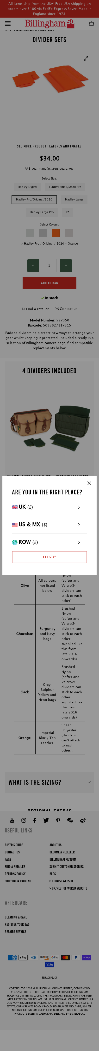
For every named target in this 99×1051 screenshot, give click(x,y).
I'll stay (49, 557)
